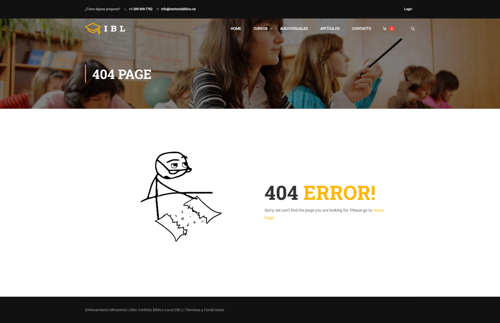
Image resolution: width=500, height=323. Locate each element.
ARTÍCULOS (330, 28)
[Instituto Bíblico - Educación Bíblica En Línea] (107, 28)
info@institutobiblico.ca (178, 9)
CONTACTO (361, 28)
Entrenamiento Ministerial (106, 310)
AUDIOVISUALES (294, 28)
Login (408, 9)
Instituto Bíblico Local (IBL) (160, 310)
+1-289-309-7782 (140, 9)
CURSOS (260, 28)
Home (236, 28)
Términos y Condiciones (204, 310)
